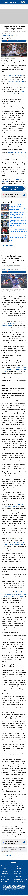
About (3, 866)
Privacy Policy (17, 873)
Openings (16, 866)
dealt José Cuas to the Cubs (16, 81)
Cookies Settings (18, 881)
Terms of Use (5, 876)
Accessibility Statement (20, 879)
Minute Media (8, 885)
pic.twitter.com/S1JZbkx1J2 (9, 687)
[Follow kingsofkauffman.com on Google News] (24, 195)
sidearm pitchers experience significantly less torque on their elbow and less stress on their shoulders (13, 594)
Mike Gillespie (6, 35)
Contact (3, 868)
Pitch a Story (4, 873)
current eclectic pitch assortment (17, 152)
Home (2, 245)
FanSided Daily (17, 871)
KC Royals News (9, 245)
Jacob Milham (6, 269)
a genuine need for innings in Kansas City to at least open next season (13, 369)
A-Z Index (4, 881)
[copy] (10, 38)
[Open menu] (2, 2)
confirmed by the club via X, (15, 75)
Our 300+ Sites (17, 868)
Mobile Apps (4, 871)
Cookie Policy (17, 876)
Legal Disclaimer (6, 879)
